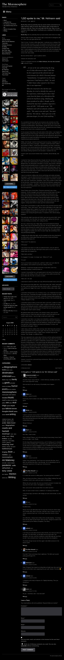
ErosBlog (4, 46)
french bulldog (11, 440)
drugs (30, 364)
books (4, 370)
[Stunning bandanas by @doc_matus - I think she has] (6, 152)
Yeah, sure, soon (11, 346)
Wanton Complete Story (10, 29)
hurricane (8, 446)
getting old (8, 442)
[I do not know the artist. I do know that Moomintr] (6, 169)
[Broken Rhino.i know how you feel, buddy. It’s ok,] (6, 161)
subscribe (24, 645)
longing (4, 452)
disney (13, 376)
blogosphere (10, 367)
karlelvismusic (7, 449)
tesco (27, 589)
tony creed (7, 471)
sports (8, 405)
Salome (4, 80)
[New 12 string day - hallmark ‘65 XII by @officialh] (14, 212)
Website (23, 631)
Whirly (27, 410)
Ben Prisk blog (6, 50)
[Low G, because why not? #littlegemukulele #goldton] (14, 220)
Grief (11, 444)
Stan (27, 456)
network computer (11, 462)
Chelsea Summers (7, 45)
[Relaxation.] (6, 119)
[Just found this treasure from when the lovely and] (14, 161)
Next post (58, 368)
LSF (14, 452)
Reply (25, 390)
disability (4, 436)
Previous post (26, 368)
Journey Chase (6, 39)
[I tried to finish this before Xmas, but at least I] (6, 228)
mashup (14, 389)
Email (23, 624)
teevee (14, 408)
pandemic (6, 465)
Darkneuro (29, 562)
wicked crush (5, 477)
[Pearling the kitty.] (14, 253)
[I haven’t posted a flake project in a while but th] (14, 261)
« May (3, 339)
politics (4, 402)
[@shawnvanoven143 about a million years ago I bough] (14, 119)
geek (7, 382)
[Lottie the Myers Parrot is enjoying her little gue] (14, 111)
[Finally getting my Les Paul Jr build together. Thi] (6, 237)
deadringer (6, 434)
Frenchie (4, 442)
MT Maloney (5, 69)
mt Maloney (8, 460)
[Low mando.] (14, 204)
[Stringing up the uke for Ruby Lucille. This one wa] (6, 261)
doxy (12, 436)
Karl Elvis (6, 352)
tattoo (12, 468)
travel (11, 411)
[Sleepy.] (14, 103)
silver (10, 402)
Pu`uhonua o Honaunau (10, 23)
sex (7, 402)
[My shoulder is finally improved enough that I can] (6, 196)
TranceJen (5, 43)
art (3, 367)
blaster (3, 425)
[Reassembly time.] (6, 253)
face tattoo (10, 438)
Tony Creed (5, 74)
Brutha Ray (24, 34)
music (11, 397)
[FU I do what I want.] (14, 177)
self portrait (6, 468)
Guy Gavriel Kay (6, 83)
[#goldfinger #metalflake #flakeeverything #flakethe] (14, 270)
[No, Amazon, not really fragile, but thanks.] (14, 196)
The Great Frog (6, 73)
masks (9, 454)
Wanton (12, 474)
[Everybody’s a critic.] (6, 111)
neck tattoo (4, 462)
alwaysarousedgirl (31, 375)
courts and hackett (7, 429)
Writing (5, 30)
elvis (33, 21)
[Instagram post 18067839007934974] (6, 270)
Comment (24, 606)
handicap (4, 446)
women (4, 414)
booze (7, 370)
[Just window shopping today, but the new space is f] (14, 136)
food (3, 383)
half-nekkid (12, 383)
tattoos (8, 408)
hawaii (3, 386)
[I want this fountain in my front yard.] (6, 136)
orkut (11, 400)
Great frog (5, 444)
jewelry (5, 389)
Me (3, 85)
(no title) (6, 303)
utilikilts (16, 411)
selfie (14, 465)
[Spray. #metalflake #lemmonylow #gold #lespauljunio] (6, 245)
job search (13, 446)
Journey (6, 357)
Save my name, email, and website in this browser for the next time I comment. (40, 640)
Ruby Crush (5, 71)
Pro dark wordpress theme (56, 655)
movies (4, 398)
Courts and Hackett (7, 66)
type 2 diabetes (5, 474)
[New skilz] (14, 228)
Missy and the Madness (8, 41)
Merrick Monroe (6, 53)
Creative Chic (5, 48)
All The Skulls (13, 352)
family (14, 379)
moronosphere (9, 392)
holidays (9, 386)
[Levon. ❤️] (6, 144)
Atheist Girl (5, 59)
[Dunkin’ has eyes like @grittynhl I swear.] (14, 152)
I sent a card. (7, 300)
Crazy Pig (4, 67)
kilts (9, 389)
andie (4, 423)
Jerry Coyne (5, 60)
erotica (10, 379)
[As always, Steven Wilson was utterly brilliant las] (14, 169)
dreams (4, 379)
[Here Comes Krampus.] (14, 237)
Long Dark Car (7, 22)
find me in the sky (8, 310)
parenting (15, 400)
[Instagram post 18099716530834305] (6, 128)
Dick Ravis (5, 81)
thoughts (5, 411)
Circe (27, 394)
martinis (5, 455)
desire (15, 434)
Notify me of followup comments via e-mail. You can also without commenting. (38, 644)
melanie (28, 528)
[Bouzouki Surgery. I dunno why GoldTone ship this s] (6, 204)
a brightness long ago (6, 419)
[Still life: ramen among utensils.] (6, 103)
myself (4, 400)
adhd (13, 419)
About (5, 20)
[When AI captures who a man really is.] (14, 144)
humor (15, 386)
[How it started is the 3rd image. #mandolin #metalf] (14, 245)
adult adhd (4, 420)
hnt (6, 386)
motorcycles (5, 394)
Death (12, 434)
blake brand (11, 423)
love (11, 389)
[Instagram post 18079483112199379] (6, 212)
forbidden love (5, 440)
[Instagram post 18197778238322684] (14, 128)
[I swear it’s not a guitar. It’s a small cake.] (6, 177)
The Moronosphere (14, 4)
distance (8, 436)
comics (11, 369)
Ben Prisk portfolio (7, 52)
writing (13, 414)
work (7, 414)
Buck (27, 430)
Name (23, 618)
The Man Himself (30, 471)
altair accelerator (10, 420)
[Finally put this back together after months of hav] (6, 220)
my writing (8, 400)
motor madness (12, 394)
